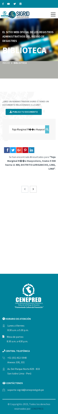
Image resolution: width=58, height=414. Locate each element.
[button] (53, 14)
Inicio (6, 62)
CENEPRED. (37, 408)
